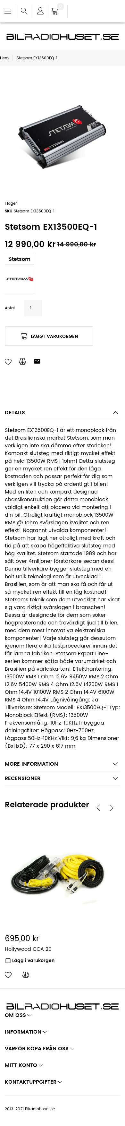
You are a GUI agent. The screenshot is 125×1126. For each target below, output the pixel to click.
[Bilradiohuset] (62, 37)
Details (15, 412)
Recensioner (22, 778)
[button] (8, 975)
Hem (4, 58)
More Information (31, 764)
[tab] (62, 414)
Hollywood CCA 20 (28, 949)
